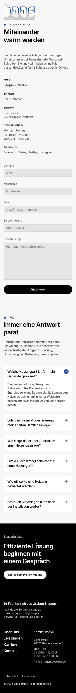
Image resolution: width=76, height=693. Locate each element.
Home (13, 24)
